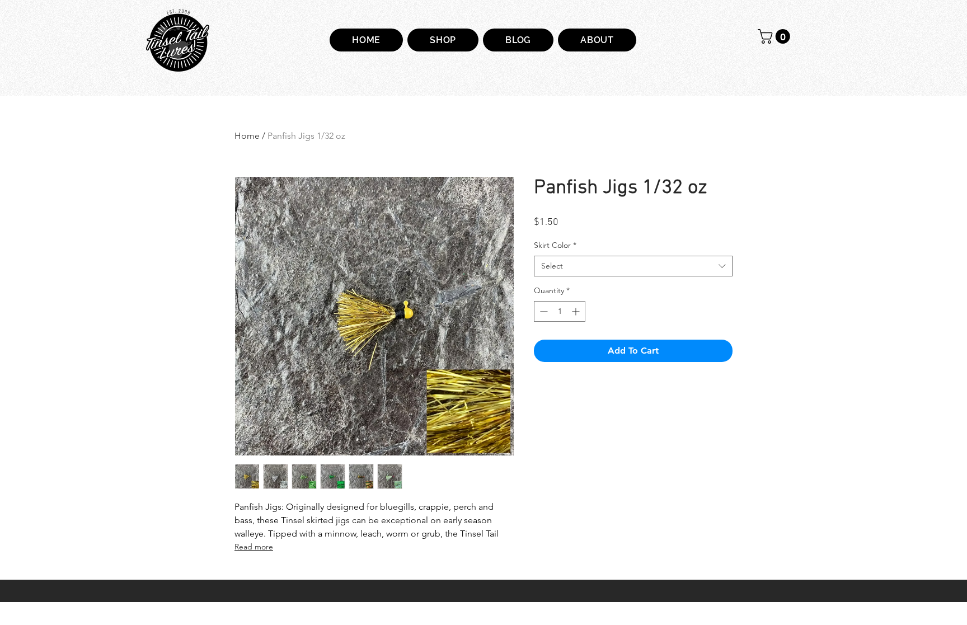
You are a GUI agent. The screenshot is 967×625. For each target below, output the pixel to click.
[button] (776, 36)
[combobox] (633, 266)
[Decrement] (543, 311)
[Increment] (577, 311)
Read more (253, 547)
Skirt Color (555, 245)
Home (247, 135)
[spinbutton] (560, 311)
